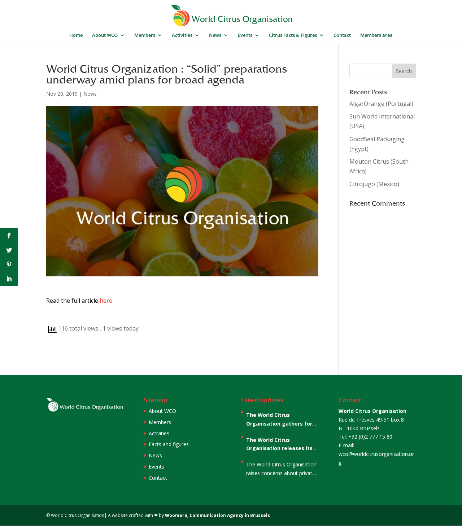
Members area (376, 35)
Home (76, 35)
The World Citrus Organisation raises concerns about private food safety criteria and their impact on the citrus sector (281, 469)
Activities (182, 35)
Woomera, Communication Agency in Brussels (217, 515)
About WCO (105, 35)
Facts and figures (169, 444)
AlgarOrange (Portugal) (381, 104)
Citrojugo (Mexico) (374, 184)
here (106, 301)
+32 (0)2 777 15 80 (370, 436)
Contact (342, 35)
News (215, 35)
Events (245, 35)
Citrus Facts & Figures (293, 35)
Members (144, 35)
